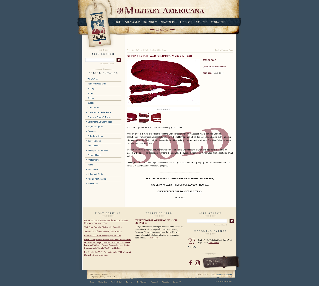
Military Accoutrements (98, 150)
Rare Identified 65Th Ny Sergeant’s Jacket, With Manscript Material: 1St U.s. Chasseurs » (107, 253)
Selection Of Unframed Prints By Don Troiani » (103, 231)
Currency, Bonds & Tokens (99, 117)
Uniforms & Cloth (95, 174)
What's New (132, 22)
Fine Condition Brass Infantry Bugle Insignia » (102, 235)
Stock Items (93, 169)
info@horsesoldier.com (223, 274)
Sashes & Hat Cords (158, 50)
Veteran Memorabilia (97, 179)
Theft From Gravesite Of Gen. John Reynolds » (103, 227)
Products (130, 50)
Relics (90, 165)
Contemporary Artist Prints (99, 112)
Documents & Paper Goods (100, 122)
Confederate (93, 107)
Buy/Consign (168, 22)
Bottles (91, 98)
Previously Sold (116, 282)
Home (117, 22)
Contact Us (218, 22)
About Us (201, 22)
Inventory (150, 22)
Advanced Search (107, 64)
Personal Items (94, 155)
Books (90, 93)
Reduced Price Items (97, 84)
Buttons (91, 103)
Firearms (92, 131)
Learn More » (154, 237)
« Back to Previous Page (223, 50)
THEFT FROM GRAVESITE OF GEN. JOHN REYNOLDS (156, 221)
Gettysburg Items (95, 136)
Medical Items (94, 145)
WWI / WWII (93, 184)
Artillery (91, 88)
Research (186, 22)
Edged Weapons (95, 127)
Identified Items (94, 141)
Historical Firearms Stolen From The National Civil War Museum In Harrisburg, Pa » (106, 221)
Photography (93, 160)
